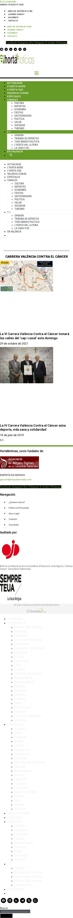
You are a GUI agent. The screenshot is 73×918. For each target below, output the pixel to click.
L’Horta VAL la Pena (26, 144)
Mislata (19, 775)
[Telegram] (15, 49)
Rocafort (20, 711)
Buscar (11, 154)
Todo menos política (26, 141)
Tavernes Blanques (27, 716)
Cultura (19, 103)
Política (19, 118)
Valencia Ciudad (18, 93)
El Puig (19, 657)
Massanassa (22, 771)
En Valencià (15, 151)
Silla (17, 800)
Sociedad (19, 125)
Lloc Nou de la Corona (29, 762)
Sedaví (19, 796)
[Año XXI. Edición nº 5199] (20, 11)
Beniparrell (22, 750)
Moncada (20, 690)
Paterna (19, 699)
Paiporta (20, 779)
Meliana (19, 686)
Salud (17, 122)
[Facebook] (1, 49)
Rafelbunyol (22, 707)
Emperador (22, 661)
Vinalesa (20, 720)
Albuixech (21, 635)
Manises (20, 766)
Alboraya (20, 631)
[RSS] (10, 49)
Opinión (19, 135)
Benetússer (22, 754)
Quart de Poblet (25, 792)
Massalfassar (23, 678)
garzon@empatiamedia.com (16, 479)
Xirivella (20, 809)
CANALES (14, 821)
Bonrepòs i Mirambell (29, 648)
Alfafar (19, 745)
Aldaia (18, 741)
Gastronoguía (23, 115)
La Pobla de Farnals (28, 673)
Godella (19, 669)
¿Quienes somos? (16, 14)
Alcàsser (20, 737)
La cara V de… (22, 148)
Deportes (20, 106)
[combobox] (15, 911)
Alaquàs (19, 728)
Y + (9, 132)
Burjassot (20, 652)
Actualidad (15, 83)
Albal (17, 733)
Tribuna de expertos (26, 138)
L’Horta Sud (15, 89)
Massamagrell (24, 682)
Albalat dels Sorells (28, 627)
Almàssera (21, 644)
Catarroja (20, 758)
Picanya (19, 783)
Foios (18, 665)
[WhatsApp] (24, 49)
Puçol (18, 703)
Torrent (19, 804)
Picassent (21, 788)
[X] (20, 49)
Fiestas (18, 112)
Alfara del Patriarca (28, 640)
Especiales (14, 96)
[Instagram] (6, 49)
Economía (20, 109)
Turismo (19, 128)
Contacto (13, 20)
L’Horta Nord (16, 86)
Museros (20, 695)
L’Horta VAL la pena (28, 881)
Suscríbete (13, 17)
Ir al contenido (8, 1)
